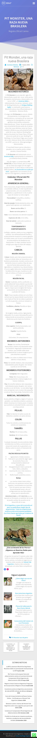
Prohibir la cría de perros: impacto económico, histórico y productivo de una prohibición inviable (18, 718)
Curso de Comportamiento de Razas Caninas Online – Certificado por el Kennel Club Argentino (18, 698)
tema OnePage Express (23, 736)
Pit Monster (15, 638)
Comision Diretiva (12, 65)
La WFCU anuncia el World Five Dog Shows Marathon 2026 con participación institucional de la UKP (18, 669)
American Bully (23, 101)
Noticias (16, 67)
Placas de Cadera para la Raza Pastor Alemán (23, 607)
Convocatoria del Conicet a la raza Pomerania (23, 622)
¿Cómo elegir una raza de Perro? (24, 579)
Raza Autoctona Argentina (23, 593)
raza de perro (23, 638)
